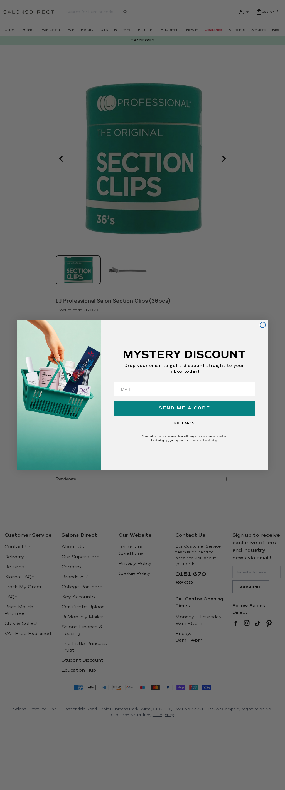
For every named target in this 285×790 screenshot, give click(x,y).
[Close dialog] (263, 325)
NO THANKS (184, 423)
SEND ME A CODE (184, 408)
